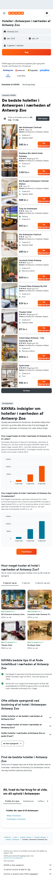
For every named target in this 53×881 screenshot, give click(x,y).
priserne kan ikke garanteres (13, 858)
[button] (4, 13)
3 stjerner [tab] (26, 583)
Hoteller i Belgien (40, 837)
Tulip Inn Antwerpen (28, 208)
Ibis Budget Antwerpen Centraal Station (34, 182)
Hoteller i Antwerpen (12, 839)
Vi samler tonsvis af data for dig (17, 869)
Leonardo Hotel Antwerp (30, 260)
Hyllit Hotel (24, 365)
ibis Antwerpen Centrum (30, 234)
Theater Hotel (25, 312)
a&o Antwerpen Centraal (30, 127)
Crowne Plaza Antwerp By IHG (33, 286)
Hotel (15, 837)
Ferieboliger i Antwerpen (16, 819)
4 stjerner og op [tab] (10, 583)
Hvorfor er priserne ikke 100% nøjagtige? (21, 874)
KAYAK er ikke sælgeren (14, 865)
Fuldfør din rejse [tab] (12, 801)
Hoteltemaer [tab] (28, 801)
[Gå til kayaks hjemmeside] (16, 13)
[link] (26, 552)
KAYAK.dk (7, 837)
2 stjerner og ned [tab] (42, 583)
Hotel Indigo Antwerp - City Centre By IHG (31, 339)
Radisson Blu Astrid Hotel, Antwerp (31, 154)
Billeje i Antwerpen (14, 816)
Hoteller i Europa (25, 837)
